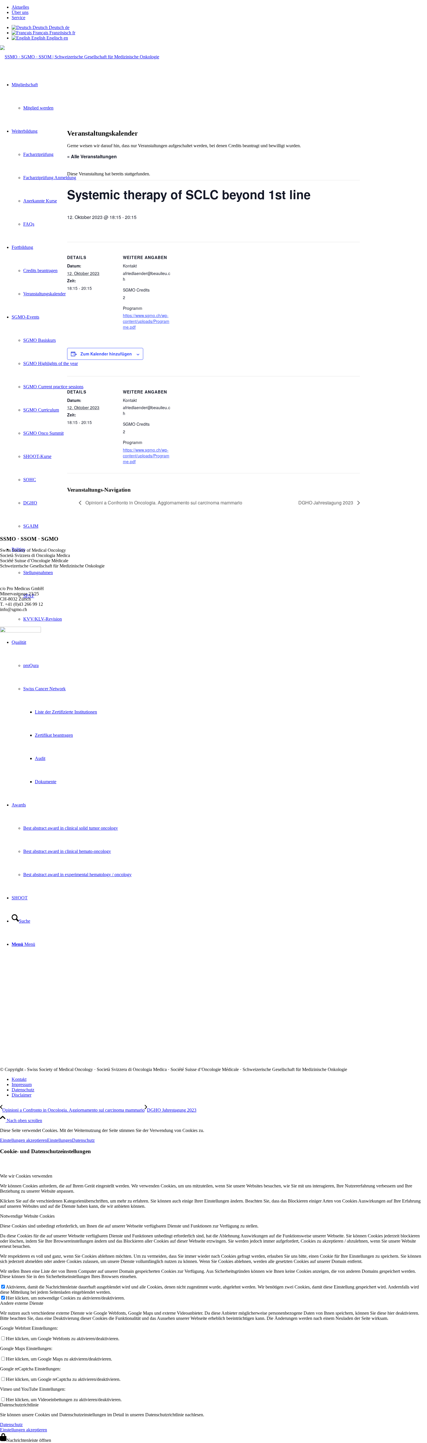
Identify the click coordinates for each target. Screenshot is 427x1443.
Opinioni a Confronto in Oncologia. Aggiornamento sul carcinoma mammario (163, 502)
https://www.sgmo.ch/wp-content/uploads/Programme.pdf (146, 321)
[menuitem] (219, 7)
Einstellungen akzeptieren (23, 1140)
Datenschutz (83, 1140)
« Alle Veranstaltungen (92, 156)
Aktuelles (20, 7)
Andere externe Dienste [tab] (21, 1303)
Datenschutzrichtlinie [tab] (19, 1404)
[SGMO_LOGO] (79, 56)
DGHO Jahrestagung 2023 (326, 502)
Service (18, 17)
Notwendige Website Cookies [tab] (27, 1216)
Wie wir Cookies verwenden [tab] (26, 1176)
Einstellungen (59, 1140)
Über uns (20, 12)
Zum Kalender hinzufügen (106, 354)
